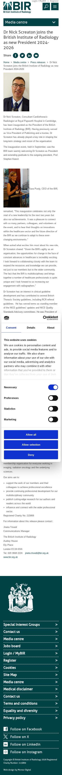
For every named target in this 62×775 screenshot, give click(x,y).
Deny (31, 454)
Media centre (16, 22)
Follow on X (19, 737)
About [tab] (51, 327)
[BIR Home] (17, 7)
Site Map (10, 675)
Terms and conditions (20, 703)
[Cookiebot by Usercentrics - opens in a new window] (43, 318)
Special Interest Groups (21, 624)
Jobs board (11, 646)
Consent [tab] (11, 327)
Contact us (11, 632)
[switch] (53, 398)
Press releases (37, 62)
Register (9, 660)
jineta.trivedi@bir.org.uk (37, 553)
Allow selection (31, 444)
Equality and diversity (20, 711)
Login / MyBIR (14, 653)
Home (6, 62)
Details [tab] (31, 327)
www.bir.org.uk (10, 557)
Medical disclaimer (18, 689)
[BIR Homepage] (20, 601)
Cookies (9, 668)
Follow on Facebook (26, 729)
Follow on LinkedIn (25, 744)
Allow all (31, 434)
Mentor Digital (24, 770)
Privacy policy (14, 718)
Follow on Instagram (26, 752)
